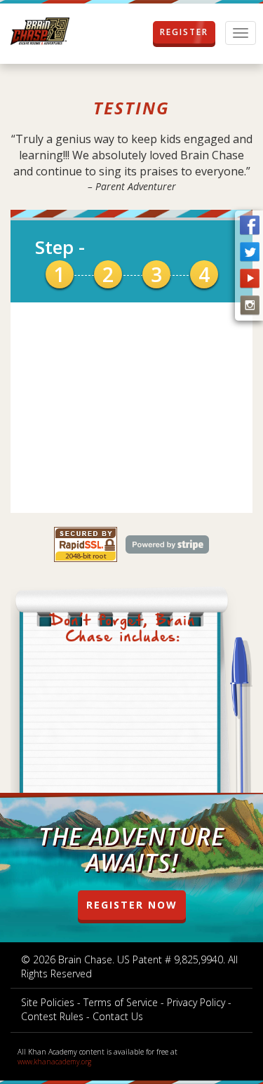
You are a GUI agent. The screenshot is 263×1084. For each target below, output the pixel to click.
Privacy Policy (196, 1002)
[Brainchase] (40, 32)
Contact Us (118, 1016)
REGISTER (184, 32)
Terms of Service (120, 1002)
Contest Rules (52, 1016)
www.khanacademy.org (54, 1061)
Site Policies (47, 1002)
